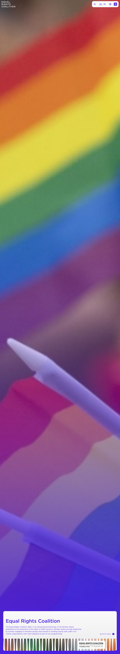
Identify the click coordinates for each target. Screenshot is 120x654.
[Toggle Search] (94, 4)
